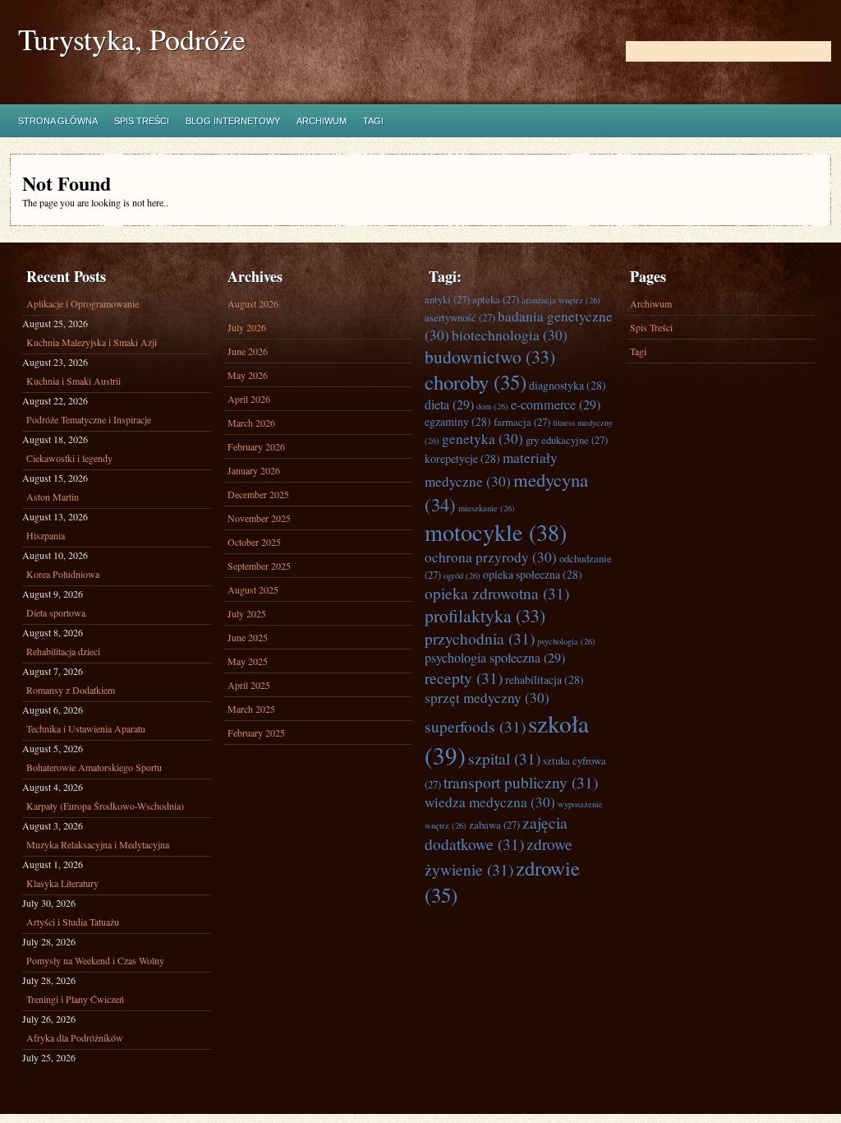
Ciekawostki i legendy (69, 457)
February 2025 (256, 732)
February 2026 (256, 446)
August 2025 (252, 589)
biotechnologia (510, 335)
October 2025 (254, 541)
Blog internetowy (233, 121)
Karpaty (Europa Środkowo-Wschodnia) (105, 805)
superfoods (475, 726)
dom (492, 406)
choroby (475, 381)
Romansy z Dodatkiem (70, 689)
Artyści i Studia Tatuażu (72, 921)
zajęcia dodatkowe (496, 832)
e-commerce (555, 404)
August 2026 (252, 303)
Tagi (373, 121)
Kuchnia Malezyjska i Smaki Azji (91, 342)
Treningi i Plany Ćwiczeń (75, 998)
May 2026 (247, 374)
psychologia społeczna (495, 658)
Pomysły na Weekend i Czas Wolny (95, 960)
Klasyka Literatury (62, 883)
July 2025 (246, 613)
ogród (461, 575)
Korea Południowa (62, 573)
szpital (504, 758)
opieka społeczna (532, 574)
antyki (447, 299)
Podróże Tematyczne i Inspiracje (88, 419)
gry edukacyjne (567, 439)
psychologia (566, 641)
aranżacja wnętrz (561, 300)
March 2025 (251, 708)
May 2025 (247, 661)
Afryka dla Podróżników (74, 1037)
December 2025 (258, 494)
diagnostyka (567, 385)
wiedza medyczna (490, 802)
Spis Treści (141, 121)
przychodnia (480, 638)
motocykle (496, 532)
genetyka (482, 438)
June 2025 (247, 637)
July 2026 (246, 327)
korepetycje (462, 458)
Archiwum (321, 121)
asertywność (460, 317)
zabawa (494, 824)
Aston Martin (52, 496)
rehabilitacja (544, 679)
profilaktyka (485, 615)
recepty (464, 677)
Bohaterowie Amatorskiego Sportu (94, 767)
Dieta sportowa (55, 612)
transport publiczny (520, 782)
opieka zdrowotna (497, 592)
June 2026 (247, 351)
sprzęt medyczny (487, 697)
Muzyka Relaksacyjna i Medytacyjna (97, 844)
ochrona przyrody (491, 557)
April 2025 (248, 684)
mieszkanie (486, 508)
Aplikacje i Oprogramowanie (82, 303)
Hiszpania (45, 535)
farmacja (522, 421)
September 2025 (259, 565)
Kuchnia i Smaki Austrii (73, 380)
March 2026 (251, 422)
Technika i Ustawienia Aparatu (85, 728)
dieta (449, 404)
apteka (495, 299)
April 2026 (248, 398)
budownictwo (490, 356)
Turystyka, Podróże (132, 39)
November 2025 (259, 518)
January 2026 (253, 470)
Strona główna (58, 121)
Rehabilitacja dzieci (63, 651)
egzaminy (458, 421)
